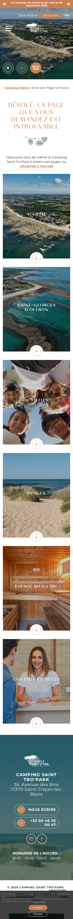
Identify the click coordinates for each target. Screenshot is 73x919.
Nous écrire (42, 809)
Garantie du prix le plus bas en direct (37, 2)
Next (68, 4)
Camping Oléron (16, 88)
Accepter (38, 907)
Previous (4, 4)
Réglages (38, 914)
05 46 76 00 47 (28, 15)
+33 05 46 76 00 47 (43, 823)
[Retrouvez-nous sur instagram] (31, 839)
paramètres (39, 901)
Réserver (50, 15)
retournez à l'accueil (36, 166)
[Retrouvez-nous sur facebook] (42, 839)
